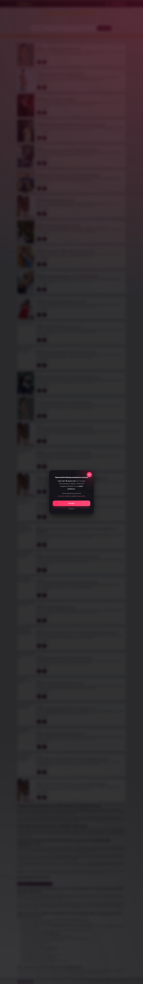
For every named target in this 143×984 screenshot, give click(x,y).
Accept (71, 503)
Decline (71, 509)
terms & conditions (65, 496)
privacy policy (80, 496)
